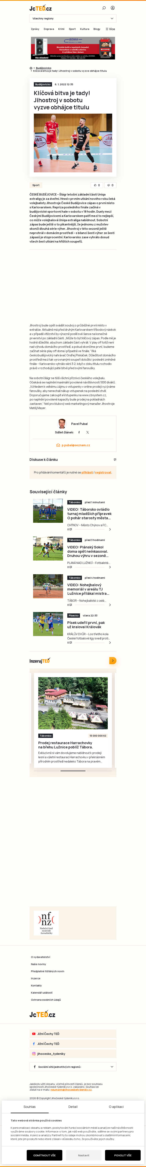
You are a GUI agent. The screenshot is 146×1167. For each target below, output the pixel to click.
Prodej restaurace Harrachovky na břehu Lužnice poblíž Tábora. (62, 745)
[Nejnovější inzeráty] (112, 660)
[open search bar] (104, 7)
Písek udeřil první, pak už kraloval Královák (86, 625)
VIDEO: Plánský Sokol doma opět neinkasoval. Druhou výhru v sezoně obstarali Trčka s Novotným (87, 551)
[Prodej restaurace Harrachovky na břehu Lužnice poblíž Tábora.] (70, 703)
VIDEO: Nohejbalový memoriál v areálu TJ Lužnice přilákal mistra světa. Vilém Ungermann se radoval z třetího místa (89, 589)
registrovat (103, 472)
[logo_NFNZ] (46, 923)
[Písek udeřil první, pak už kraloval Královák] (48, 624)
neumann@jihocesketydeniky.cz (71, 1089)
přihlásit (87, 472)
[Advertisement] (88, 290)
